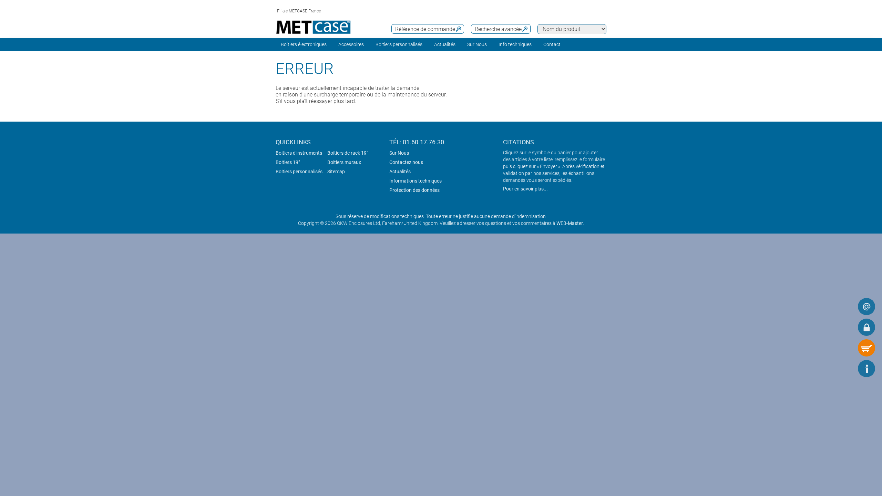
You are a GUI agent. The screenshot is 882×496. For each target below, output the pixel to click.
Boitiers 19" (288, 162)
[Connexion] (866, 327)
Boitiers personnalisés (399, 44)
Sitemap (336, 171)
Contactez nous (406, 162)
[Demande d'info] (866, 306)
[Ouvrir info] (866, 368)
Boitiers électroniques (304, 44)
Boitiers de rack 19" (347, 153)
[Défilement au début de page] (845, 368)
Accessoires (351, 44)
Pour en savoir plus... (525, 189)
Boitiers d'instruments (299, 153)
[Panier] (866, 347)
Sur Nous (399, 153)
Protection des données (414, 190)
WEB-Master (569, 223)
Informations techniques (415, 181)
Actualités (444, 44)
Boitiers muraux (344, 162)
